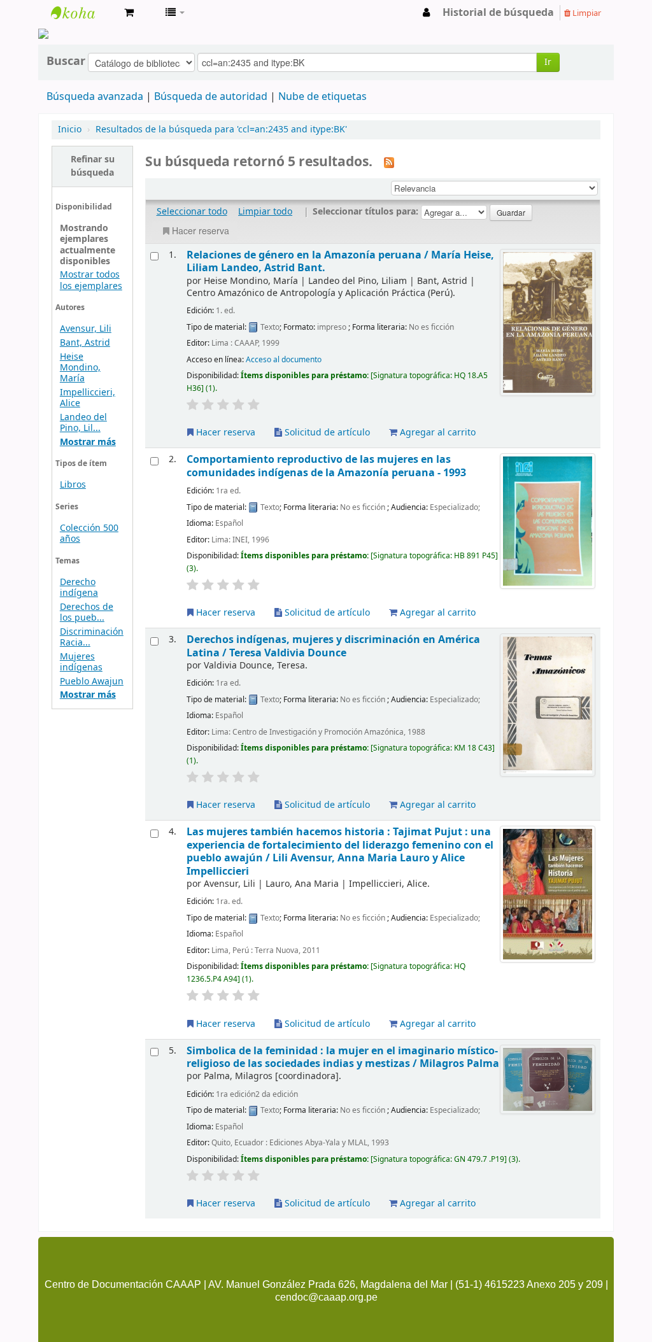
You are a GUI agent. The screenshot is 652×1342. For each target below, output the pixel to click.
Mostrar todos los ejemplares (91, 280)
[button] (129, 12)
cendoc (83, 12)
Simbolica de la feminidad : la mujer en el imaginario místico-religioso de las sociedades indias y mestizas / (343, 1057)
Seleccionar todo (192, 211)
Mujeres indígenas (81, 662)
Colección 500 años (89, 533)
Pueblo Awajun (92, 681)
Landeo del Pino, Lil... (83, 423)
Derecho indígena (79, 588)
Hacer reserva (200, 230)
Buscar (65, 61)
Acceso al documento (284, 359)
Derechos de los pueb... (86, 612)
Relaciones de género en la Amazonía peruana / (340, 261)
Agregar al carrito (436, 432)
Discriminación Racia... (92, 637)
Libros (73, 484)
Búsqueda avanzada (94, 96)
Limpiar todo (265, 211)
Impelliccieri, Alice (87, 398)
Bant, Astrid (85, 343)
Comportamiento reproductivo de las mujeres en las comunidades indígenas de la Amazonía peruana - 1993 (326, 465)
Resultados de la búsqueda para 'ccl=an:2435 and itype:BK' (221, 129)
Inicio (70, 129)
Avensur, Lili (85, 329)
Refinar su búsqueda (93, 166)
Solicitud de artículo (326, 432)
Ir (547, 62)
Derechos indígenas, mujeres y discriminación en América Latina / (333, 646)
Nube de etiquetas (322, 96)
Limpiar (585, 13)
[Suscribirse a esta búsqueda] (389, 162)
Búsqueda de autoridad (210, 96)
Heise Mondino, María (80, 367)
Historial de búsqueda (498, 12)
